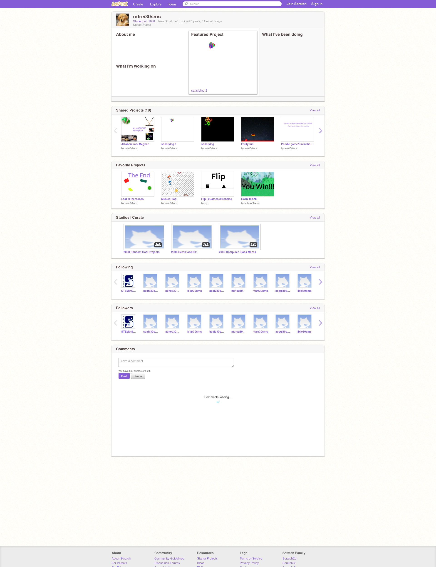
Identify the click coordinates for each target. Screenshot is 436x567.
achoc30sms (173, 291)
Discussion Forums (167, 563)
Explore (155, 4)
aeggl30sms (283, 291)
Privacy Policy (249, 563)
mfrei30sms (131, 148)
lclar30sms (194, 291)
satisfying (207, 144)
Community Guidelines (169, 558)
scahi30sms (151, 291)
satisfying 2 (199, 90)
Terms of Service (251, 558)
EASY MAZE (249, 199)
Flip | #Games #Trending (216, 199)
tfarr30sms (260, 291)
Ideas (172, 4)
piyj (206, 203)
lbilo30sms (304, 291)
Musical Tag (168, 199)
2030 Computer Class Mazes (237, 252)
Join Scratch (297, 3)
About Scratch (121, 558)
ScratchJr (288, 563)
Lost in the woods (132, 199)
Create (138, 4)
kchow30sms (252, 203)
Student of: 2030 (144, 21)
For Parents (119, 563)
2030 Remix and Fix (184, 252)
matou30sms (239, 291)
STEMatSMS (128, 291)
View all (315, 110)
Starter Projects (207, 558)
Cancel (138, 376)
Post (124, 376)
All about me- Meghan (135, 144)
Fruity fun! (247, 144)
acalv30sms (217, 291)
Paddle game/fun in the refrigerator (297, 144)
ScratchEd (289, 558)
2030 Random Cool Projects (142, 252)
